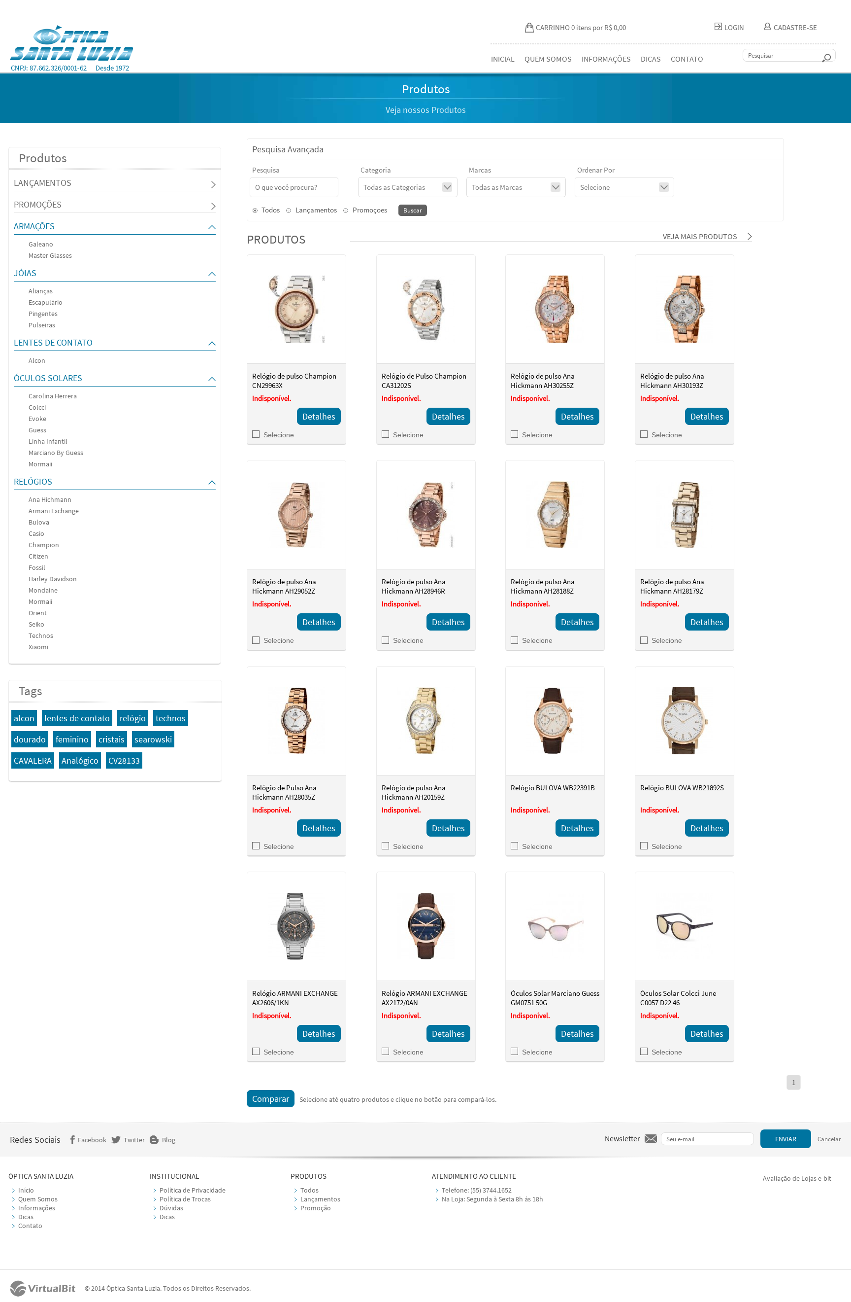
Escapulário (46, 302)
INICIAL (503, 59)
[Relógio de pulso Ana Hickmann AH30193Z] (684, 309)
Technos (41, 635)
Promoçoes (369, 209)
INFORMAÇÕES (606, 59)
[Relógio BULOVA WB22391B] (555, 721)
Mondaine (43, 590)
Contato (30, 1225)
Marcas (480, 170)
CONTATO (687, 59)
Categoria (375, 170)
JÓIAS (25, 273)
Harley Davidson (53, 578)
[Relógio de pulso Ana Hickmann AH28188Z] (555, 514)
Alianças (41, 290)
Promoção (315, 1207)
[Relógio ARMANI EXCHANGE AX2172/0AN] (426, 926)
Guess (37, 429)
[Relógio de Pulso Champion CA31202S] (426, 309)
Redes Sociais (35, 1139)
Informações (36, 1207)
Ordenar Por (596, 170)
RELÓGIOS (33, 481)
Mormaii (40, 463)
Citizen (38, 556)
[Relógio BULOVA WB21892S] (684, 721)
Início (26, 1190)
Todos (270, 209)
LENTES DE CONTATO (53, 342)
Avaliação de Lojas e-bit (797, 1178)
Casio (36, 533)
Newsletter (622, 1138)
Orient (38, 612)
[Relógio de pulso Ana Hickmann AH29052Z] (296, 514)
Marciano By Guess (56, 452)
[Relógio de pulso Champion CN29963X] (296, 309)
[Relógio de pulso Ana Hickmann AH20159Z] (426, 721)
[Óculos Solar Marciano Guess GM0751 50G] (555, 926)
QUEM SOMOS (548, 59)
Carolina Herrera (53, 395)
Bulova (39, 522)
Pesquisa (266, 170)
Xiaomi (38, 646)
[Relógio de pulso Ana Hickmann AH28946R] (426, 514)
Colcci (37, 407)
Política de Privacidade (193, 1190)
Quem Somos (38, 1199)
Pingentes (43, 313)
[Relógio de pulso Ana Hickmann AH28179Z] (684, 514)
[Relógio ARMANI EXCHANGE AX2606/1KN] (296, 926)
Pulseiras (42, 324)
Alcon (37, 360)
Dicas (25, 1216)
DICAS (651, 59)
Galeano (41, 244)
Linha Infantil (48, 441)
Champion (44, 544)
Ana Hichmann (50, 499)
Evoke (37, 418)
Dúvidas (171, 1207)
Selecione (278, 435)
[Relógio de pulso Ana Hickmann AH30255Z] (555, 309)
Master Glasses (50, 255)
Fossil (37, 567)
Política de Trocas (185, 1199)
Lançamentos (315, 209)
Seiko (36, 624)
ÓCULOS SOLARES (48, 378)
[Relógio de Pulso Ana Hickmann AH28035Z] (296, 721)
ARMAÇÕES (34, 226)
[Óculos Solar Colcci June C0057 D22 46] (684, 926)
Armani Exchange (54, 510)
